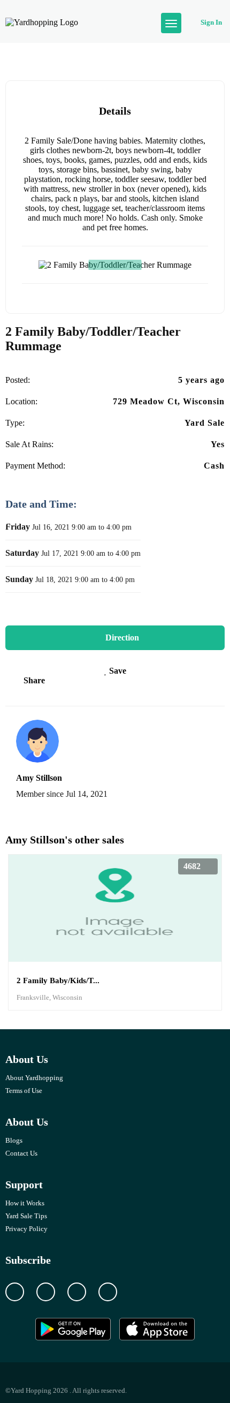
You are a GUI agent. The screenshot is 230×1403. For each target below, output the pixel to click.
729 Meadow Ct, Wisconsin (169, 401)
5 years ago (201, 379)
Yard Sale (205, 422)
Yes (218, 444)
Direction (121, 637)
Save (116, 670)
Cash (214, 465)
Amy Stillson (39, 777)
